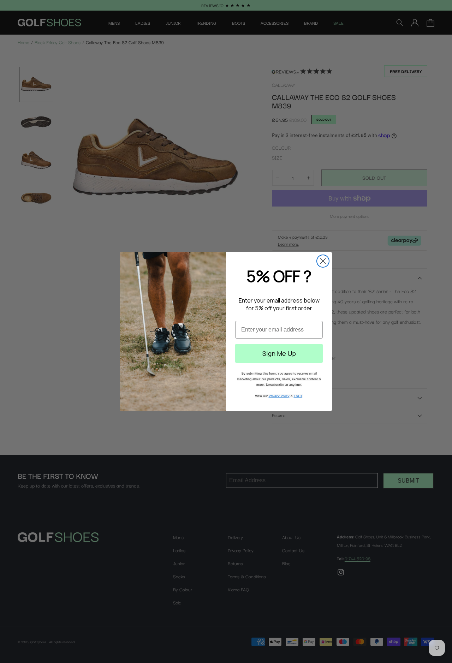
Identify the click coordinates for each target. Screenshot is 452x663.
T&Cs (298, 396)
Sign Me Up (279, 353)
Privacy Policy (279, 396)
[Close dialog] (323, 261)
